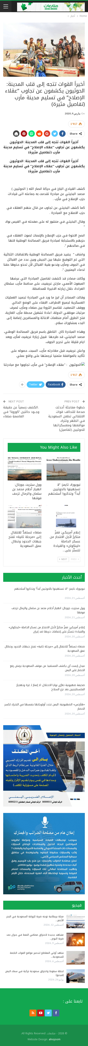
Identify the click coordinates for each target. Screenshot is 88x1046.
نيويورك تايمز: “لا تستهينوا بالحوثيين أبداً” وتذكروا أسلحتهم (49, 588)
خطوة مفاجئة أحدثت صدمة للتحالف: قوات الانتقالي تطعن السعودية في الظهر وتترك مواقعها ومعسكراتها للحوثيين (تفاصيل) (66, 418)
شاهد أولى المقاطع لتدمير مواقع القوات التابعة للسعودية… (37, 955)
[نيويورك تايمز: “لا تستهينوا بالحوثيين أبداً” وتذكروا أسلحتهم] (63, 468)
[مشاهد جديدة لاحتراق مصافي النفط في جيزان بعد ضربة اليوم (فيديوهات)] (75, 940)
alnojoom (54, 1039)
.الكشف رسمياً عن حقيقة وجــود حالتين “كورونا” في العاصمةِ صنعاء (21, 411)
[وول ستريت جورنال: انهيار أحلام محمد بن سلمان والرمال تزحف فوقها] (24, 468)
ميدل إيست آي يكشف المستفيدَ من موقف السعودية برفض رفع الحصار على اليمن (47, 668)
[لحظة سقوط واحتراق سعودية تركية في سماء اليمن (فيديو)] (75, 976)
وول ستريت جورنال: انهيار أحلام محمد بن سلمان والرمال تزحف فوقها (48, 610)
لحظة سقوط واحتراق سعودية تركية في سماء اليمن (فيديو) (34, 973)
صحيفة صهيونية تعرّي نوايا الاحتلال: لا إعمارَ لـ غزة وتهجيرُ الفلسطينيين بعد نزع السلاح (50, 687)
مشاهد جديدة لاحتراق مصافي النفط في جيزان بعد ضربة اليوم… (35, 936)
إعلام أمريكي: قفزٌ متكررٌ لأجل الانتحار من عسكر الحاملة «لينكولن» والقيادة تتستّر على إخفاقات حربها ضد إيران (47, 629)
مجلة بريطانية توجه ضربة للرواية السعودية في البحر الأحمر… (35, 918)
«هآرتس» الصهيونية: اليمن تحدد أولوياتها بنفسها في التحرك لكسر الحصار (44, 706)
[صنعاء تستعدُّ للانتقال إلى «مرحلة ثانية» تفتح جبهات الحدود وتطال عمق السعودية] (24, 516)
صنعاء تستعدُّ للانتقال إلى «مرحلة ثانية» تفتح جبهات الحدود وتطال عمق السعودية (45, 648)
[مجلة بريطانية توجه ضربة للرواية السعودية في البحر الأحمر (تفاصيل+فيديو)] (75, 921)
